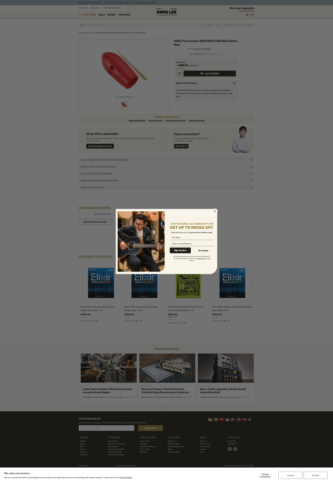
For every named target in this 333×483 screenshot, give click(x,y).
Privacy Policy (126, 477)
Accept (290, 475)
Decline (315, 475)
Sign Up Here (180, 250)
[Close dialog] (215, 211)
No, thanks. (203, 250)
